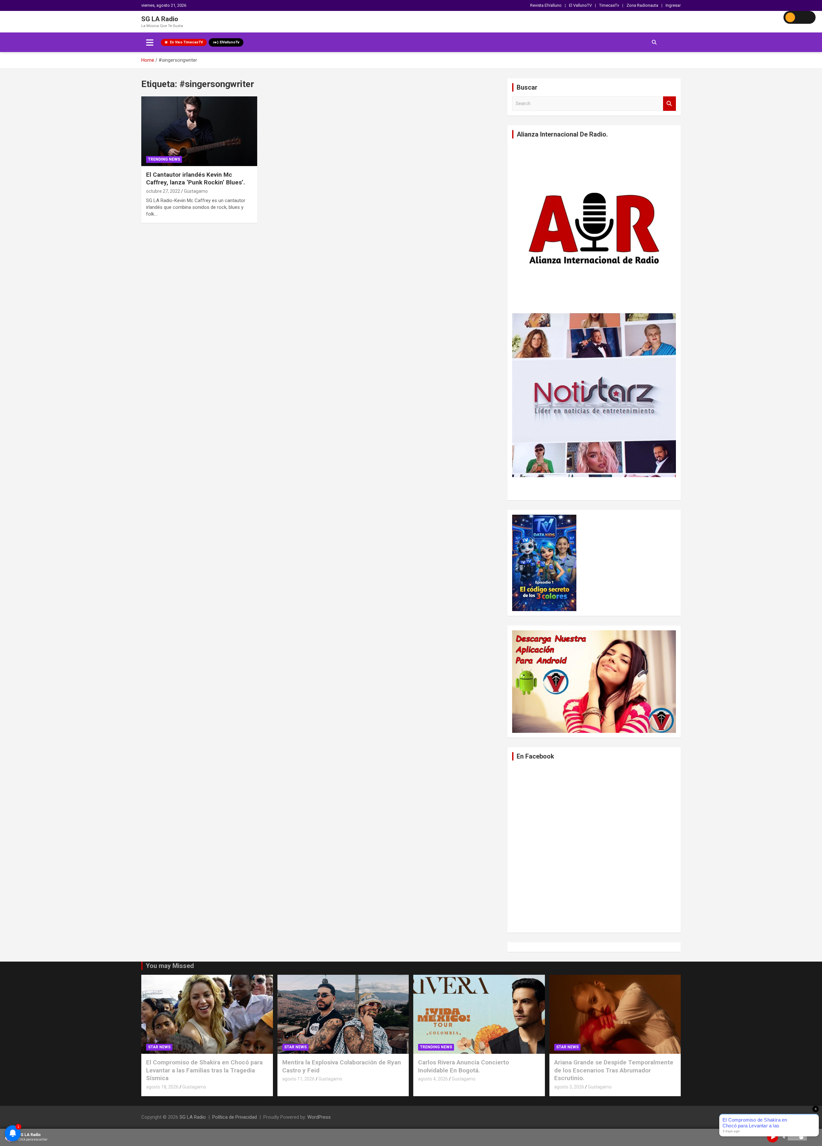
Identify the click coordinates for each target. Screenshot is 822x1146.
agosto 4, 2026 (433, 1078)
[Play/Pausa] (772, 1137)
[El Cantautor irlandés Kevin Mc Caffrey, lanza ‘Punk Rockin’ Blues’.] (199, 131)
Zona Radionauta (642, 5)
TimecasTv (609, 5)
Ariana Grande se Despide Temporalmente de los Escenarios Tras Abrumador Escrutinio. (613, 1070)
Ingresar (673, 5)
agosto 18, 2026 (162, 1086)
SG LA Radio (159, 19)
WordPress (319, 1117)
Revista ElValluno (546, 5)
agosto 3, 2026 (569, 1086)
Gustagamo (196, 191)
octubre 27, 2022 (163, 191)
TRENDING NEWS (164, 159)
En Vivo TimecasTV (186, 42)
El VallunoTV (580, 5)
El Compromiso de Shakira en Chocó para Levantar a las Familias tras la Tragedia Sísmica (204, 1070)
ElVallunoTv (230, 42)
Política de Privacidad (234, 1117)
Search (669, 103)
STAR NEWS (159, 1047)
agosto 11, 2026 (298, 1078)
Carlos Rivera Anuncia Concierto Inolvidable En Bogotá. (463, 1066)
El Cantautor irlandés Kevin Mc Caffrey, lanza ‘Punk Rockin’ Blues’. (195, 178)
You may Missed (170, 966)
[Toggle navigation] (149, 42)
